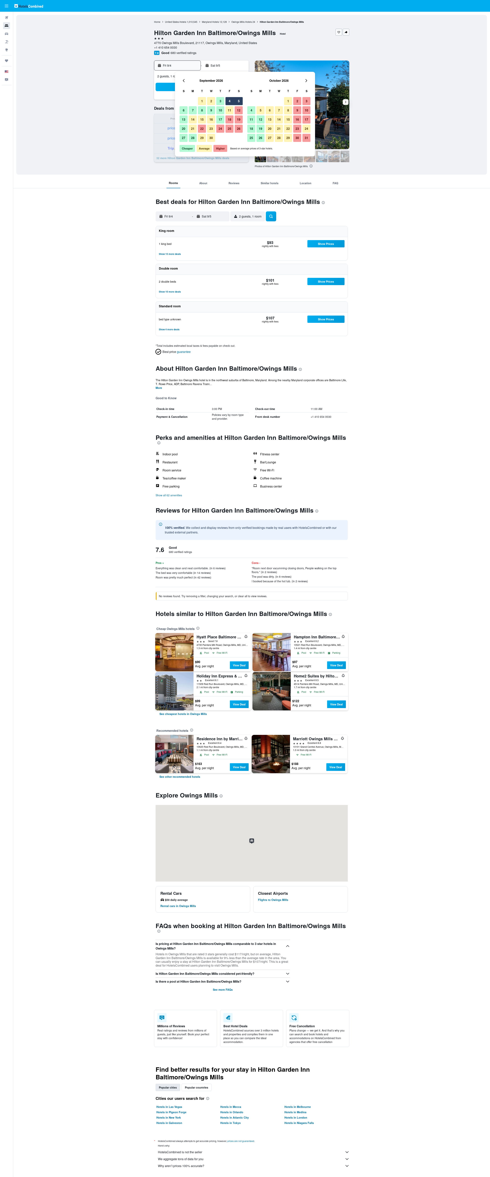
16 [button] (211, 119)
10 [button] (220, 110)
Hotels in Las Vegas (169, 1107)
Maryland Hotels (210, 21)
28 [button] (192, 138)
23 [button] (211, 128)
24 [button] (220, 128)
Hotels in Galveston (169, 1123)
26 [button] (238, 128)
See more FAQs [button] (223, 989)
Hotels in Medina (295, 1112)
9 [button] (211, 110)
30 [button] (211, 138)
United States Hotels (175, 21)
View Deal (239, 665)
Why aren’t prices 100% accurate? (181, 1166)
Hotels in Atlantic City (234, 1117)
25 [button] (229, 128)
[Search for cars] (6, 34)
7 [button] (193, 110)
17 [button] (220, 119)
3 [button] (220, 101)
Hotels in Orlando (231, 1112)
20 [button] (183, 128)
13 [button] (183, 119)
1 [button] (202, 101)
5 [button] (239, 101)
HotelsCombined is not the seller (180, 1152)
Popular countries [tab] (196, 1087)
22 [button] (202, 128)
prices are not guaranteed (240, 1141)
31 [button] (306, 138)
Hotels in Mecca (230, 1107)
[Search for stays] (6, 25)
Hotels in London (295, 1117)
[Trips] (6, 61)
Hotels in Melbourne (297, 1107)
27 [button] (183, 138)
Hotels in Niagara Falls (299, 1123)
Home (157, 21)
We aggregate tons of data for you (180, 1159)
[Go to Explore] (6, 50)
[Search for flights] (6, 17)
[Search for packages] (6, 42)
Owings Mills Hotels (241, 21)
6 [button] (184, 110)
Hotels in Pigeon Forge (171, 1112)
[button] (6, 6)
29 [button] (202, 138)
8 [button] (202, 110)
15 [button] (202, 119)
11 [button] (229, 110)
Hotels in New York (168, 1117)
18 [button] (229, 119)
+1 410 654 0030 (165, 47)
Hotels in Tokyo (230, 1123)
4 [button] (229, 101)
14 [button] (192, 119)
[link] (183, 714)
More (159, 388)
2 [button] (211, 101)
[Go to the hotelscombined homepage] (29, 6)
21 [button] (192, 128)
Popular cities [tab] (168, 1087)
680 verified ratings (183, 53)
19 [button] (238, 119)
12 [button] (238, 110)
